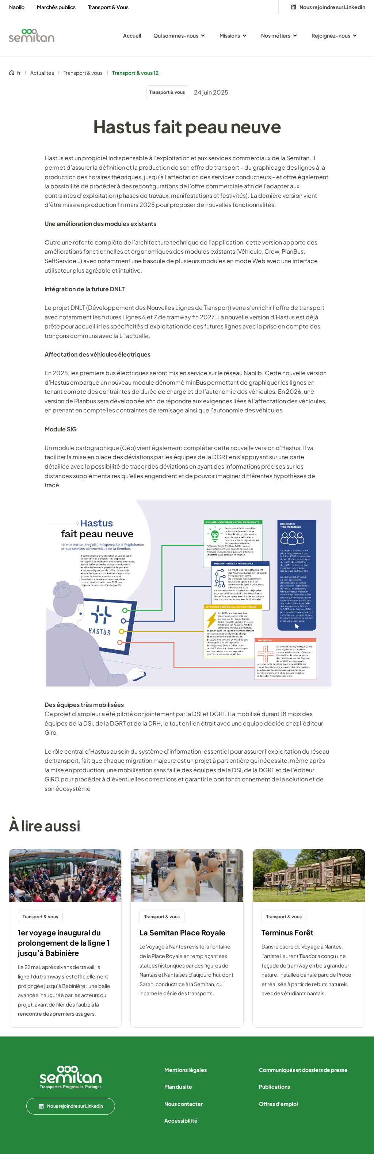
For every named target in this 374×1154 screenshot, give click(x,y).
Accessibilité (181, 1120)
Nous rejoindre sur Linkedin (75, 1106)
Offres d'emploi (278, 1103)
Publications (274, 1086)
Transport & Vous (108, 7)
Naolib (16, 7)
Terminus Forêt (287, 932)
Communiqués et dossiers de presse (303, 1069)
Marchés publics (56, 7)
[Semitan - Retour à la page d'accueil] (31, 35)
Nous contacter (183, 1103)
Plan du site (178, 1086)
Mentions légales (185, 1069)
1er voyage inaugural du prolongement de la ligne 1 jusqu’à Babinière (64, 942)
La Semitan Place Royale (182, 932)
